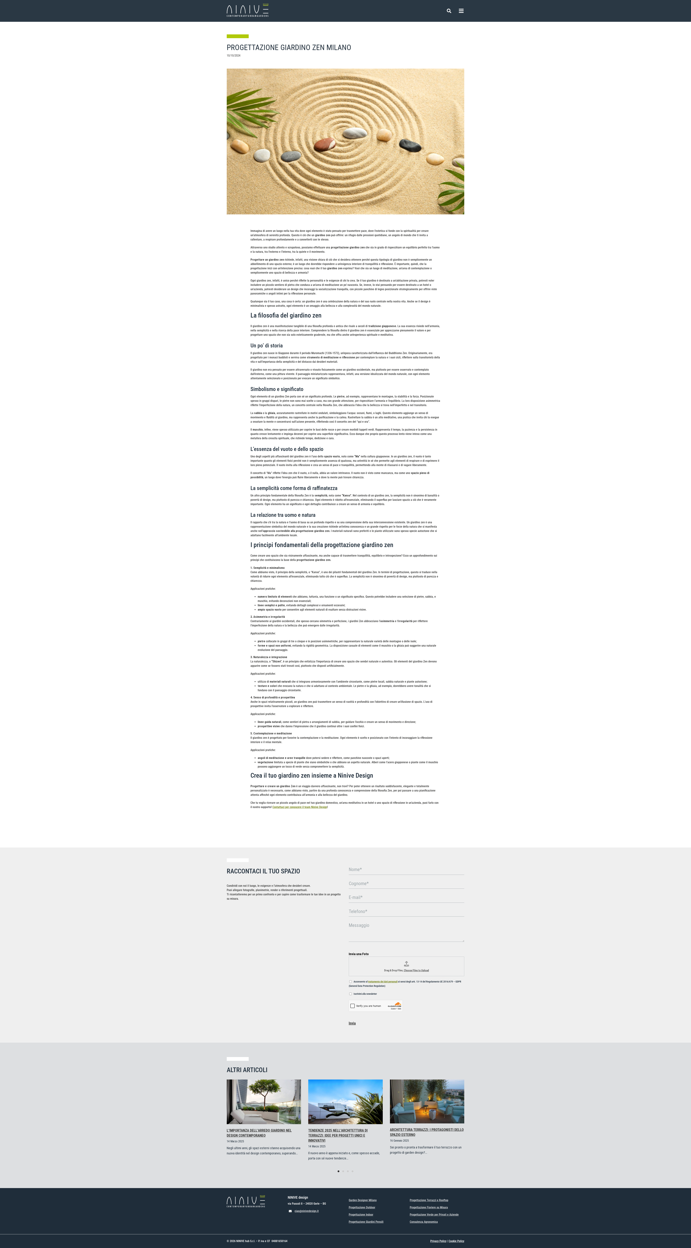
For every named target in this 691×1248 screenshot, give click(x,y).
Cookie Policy (456, 1241)
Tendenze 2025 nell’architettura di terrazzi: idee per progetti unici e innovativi (338, 1135)
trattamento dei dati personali (383, 981)
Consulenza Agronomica (424, 1222)
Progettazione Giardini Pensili (366, 1222)
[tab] (338, 1171)
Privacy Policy (438, 1241)
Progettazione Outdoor (362, 1207)
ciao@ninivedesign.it (307, 1211)
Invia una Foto (359, 954)
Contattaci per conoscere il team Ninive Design (299, 807)
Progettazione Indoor (361, 1214)
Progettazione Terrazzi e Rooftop (429, 1200)
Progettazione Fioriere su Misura (429, 1207)
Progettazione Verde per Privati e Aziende (434, 1214)
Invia (352, 1023)
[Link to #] (449, 11)
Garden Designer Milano (363, 1200)
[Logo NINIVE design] (247, 5)
